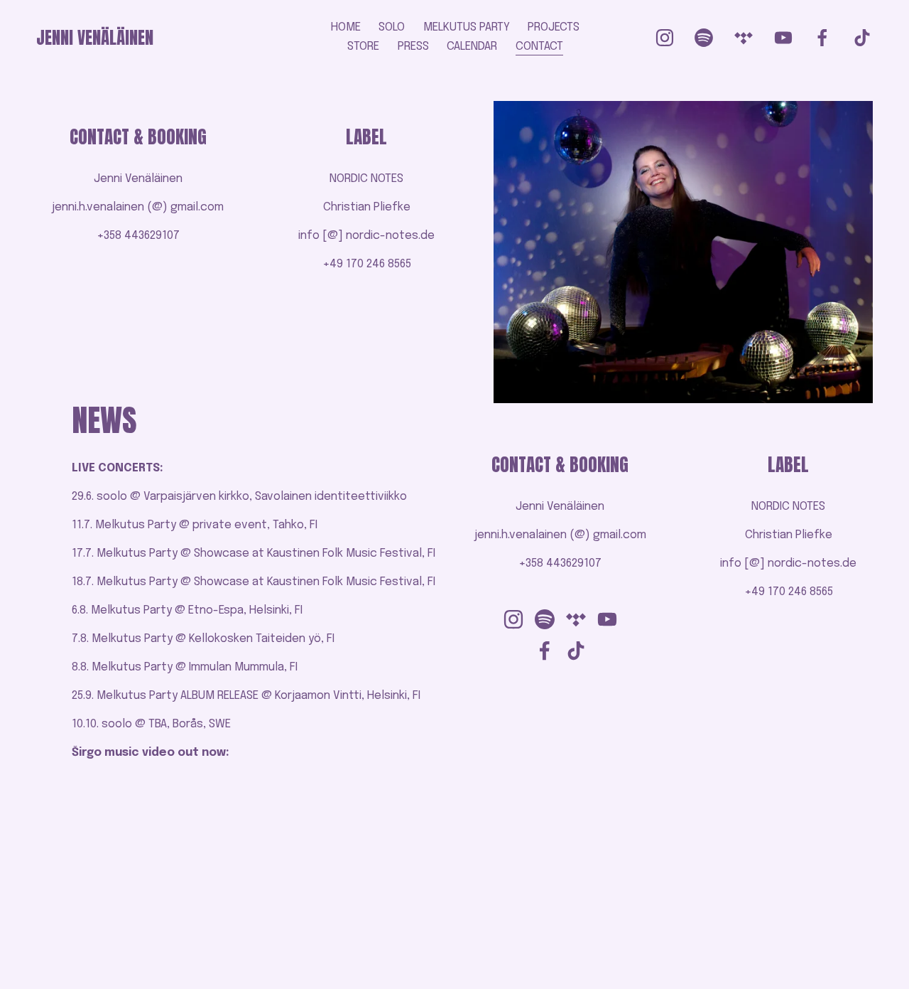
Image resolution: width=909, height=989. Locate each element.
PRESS (413, 47)
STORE (363, 47)
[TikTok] (862, 37)
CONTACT (539, 47)
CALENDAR (472, 47)
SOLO (392, 27)
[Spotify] (703, 37)
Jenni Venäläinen (94, 37)
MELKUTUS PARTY (466, 27)
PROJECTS (553, 27)
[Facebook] (822, 37)
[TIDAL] (743, 37)
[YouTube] (783, 37)
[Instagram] (664, 37)
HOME (346, 27)
